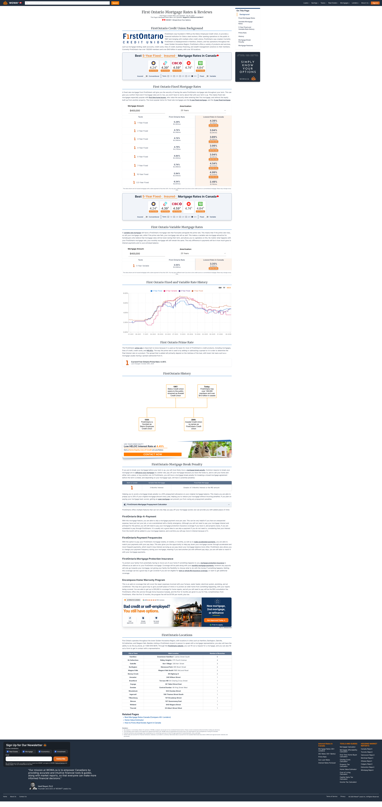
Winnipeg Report (367, 770)
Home (5, 796)
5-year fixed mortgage (198, 100)
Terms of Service (60, 763)
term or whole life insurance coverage (193, 571)
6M (220, 288)
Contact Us (23, 796)
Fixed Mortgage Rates (246, 18)
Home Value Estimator (134, 720)
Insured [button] (169, 55)
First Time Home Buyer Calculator (348, 756)
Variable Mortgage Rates (245, 23)
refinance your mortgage (144, 473)
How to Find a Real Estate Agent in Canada (143, 723)
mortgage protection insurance (212, 563)
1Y (224, 288)
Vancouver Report (368, 755)
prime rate (139, 348)
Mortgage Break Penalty (244, 41)
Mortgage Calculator (348, 747)
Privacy (343, 796)
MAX (229, 288)
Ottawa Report (366, 761)
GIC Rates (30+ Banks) (327, 754)
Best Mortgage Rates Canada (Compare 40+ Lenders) (148, 717)
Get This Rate (153, 70)
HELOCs (150, 351)
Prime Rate (242, 33)
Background (244, 14)
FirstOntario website (175, 646)
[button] (177, 450)
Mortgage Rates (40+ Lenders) (326, 750)
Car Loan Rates (324, 760)
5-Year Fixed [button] (151, 55)
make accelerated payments (204, 542)
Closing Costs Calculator (345, 760)
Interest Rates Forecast (327, 763)
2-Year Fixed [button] (151, 196)
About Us (13, 796)
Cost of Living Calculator (345, 773)
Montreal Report (367, 758)
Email (7, 755)
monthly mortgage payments (203, 565)
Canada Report (366, 749)
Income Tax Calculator (348, 782)
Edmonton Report (367, 767)
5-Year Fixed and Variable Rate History (246, 28)
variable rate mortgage (132, 233)
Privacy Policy (10, 764)
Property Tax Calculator (345, 765)
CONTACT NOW (152, 454)
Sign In (375, 3)
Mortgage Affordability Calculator (348, 751)
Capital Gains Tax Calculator (346, 778)
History (241, 36)
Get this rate (213, 125)
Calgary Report (366, 764)
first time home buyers (157, 97)
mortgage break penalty (196, 470)
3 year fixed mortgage (222, 100)
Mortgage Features (245, 45)
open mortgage (164, 499)
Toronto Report (367, 752)
